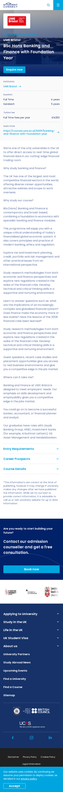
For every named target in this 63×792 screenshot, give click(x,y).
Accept (14, 786)
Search (48, 5)
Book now (31, 569)
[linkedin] (50, 737)
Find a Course (27, 34)
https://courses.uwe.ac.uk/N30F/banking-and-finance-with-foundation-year (29, 132)
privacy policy (29, 778)
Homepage (10, 34)
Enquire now (14, 70)
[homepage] (10, 5)
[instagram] (31, 737)
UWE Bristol (10, 86)
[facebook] (12, 737)
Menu (58, 5)
